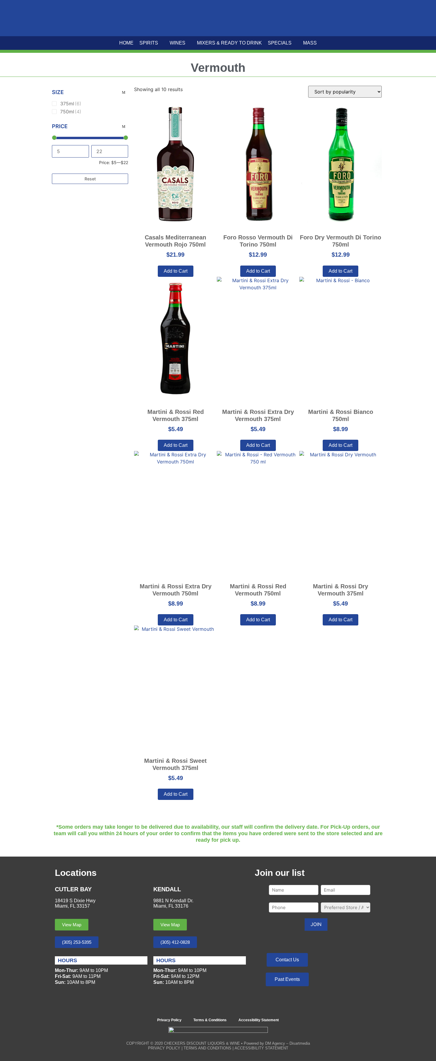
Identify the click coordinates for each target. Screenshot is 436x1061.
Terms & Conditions (210, 1020)
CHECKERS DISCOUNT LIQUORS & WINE (202, 1043)
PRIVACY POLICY (164, 1048)
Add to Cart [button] (175, 271)
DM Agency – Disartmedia (287, 1043)
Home (126, 42)
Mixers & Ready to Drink (229, 42)
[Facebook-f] (210, 1005)
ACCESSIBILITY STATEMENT (261, 1048)
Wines (177, 42)
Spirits (148, 42)
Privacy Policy (169, 1020)
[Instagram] (226, 1005)
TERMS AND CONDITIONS (207, 1048)
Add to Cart (340, 619)
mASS (310, 42)
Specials (280, 42)
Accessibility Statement (258, 1020)
